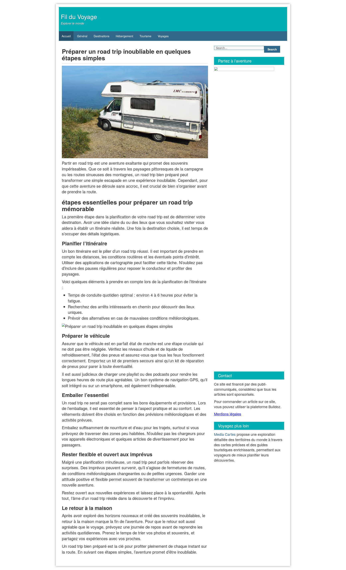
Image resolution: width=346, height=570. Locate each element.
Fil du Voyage (79, 16)
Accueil (66, 36)
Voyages (163, 36)
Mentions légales (227, 413)
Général (82, 36)
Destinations (101, 36)
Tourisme (145, 36)
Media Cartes (225, 434)
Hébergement (124, 36)
